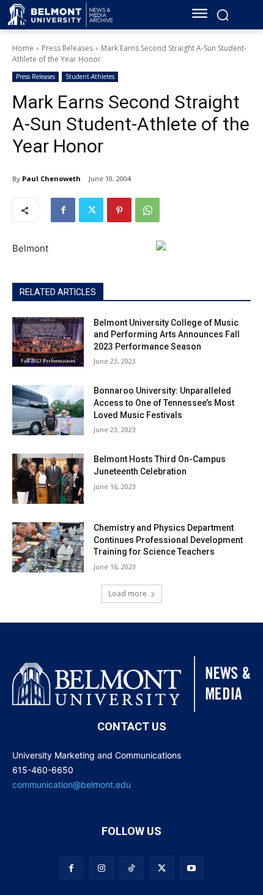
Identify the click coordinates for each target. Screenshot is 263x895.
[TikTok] (131, 868)
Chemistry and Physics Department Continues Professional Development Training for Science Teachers (168, 539)
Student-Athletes (89, 76)
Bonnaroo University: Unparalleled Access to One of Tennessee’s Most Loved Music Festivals (164, 402)
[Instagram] (101, 868)
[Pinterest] (119, 210)
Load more (127, 593)
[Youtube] (192, 868)
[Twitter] (91, 210)
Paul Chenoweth (51, 178)
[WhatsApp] (147, 210)
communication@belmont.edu (71, 784)
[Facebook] (63, 210)
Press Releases (67, 48)
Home (23, 48)
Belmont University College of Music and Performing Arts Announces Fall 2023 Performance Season (167, 334)
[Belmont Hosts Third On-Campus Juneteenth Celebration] (48, 479)
